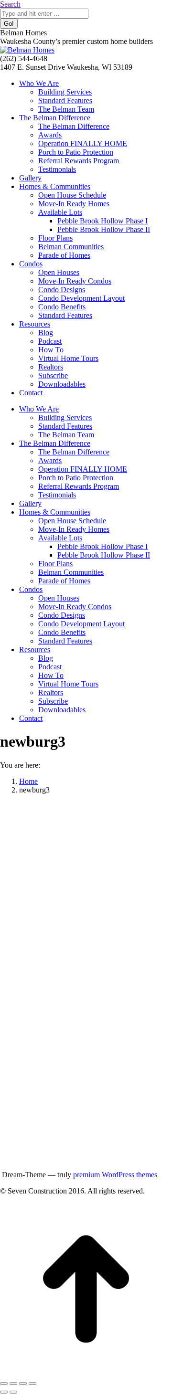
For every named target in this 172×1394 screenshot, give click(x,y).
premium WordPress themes (115, 1175)
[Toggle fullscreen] (23, 1383)
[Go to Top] (86, 1372)
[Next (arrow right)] (13, 1392)
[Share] (13, 1383)
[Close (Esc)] (4, 1383)
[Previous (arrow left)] (4, 1392)
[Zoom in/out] (32, 1383)
